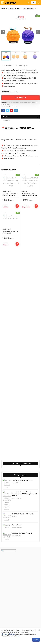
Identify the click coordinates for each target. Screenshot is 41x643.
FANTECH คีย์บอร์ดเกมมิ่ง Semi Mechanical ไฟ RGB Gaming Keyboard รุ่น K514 (24, 494)
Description (6, 117)
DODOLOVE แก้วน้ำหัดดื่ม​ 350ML (22, 533)
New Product (13, 106)
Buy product (20, 97)
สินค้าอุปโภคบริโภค (14, 9)
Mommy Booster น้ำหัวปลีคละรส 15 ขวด (10, 232)
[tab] (20, 117)
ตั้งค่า (17, 636)
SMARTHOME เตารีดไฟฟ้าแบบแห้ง (22, 514)
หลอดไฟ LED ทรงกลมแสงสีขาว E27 (22, 480)
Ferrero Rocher (17, 525)
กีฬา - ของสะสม (12, 103)
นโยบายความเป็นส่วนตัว (8, 634)
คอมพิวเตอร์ (24, 191)
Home (3, 9)
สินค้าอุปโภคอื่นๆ (28, 9)
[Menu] (2, 2)
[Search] (28, 2)
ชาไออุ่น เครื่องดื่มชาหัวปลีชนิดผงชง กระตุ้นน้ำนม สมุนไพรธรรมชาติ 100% (10, 195)
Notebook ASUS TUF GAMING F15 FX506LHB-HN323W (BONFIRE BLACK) (29, 195)
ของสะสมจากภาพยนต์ (21, 103)
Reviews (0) (6, 120)
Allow (36, 640)
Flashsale (7, 106)
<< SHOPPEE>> (25, 128)
